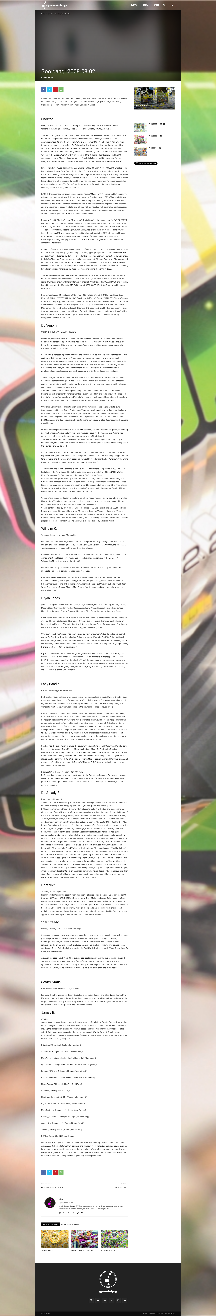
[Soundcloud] (70, 1212)
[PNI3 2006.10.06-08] (140, 127)
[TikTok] (74, 1212)
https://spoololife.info (66, 1203)
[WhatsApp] (61, 89)
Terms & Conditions (156, 1314)
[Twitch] (79, 1212)
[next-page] (46, 1255)
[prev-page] (42, 1255)
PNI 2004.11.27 (155, 148)
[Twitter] (49, 89)
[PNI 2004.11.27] (140, 151)
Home (43, 14)
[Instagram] (61, 1212)
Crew (145, 5)
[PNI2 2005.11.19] (140, 139)
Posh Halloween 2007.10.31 (52, 1187)
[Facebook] (43, 89)
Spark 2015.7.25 (47, 1250)
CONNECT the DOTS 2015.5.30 (82, 1250)
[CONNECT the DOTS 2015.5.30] (84, 1239)
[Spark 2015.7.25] (54, 1239)
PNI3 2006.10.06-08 (157, 124)
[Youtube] (83, 1212)
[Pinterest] (55, 89)
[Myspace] (65, 1212)
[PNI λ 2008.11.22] (154, 98)
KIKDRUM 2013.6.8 (108, 1250)
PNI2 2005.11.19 (155, 136)
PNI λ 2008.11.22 (121, 1187)
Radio (156, 5)
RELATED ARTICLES (50, 1224)
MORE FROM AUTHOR (70, 1224)
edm (45, 77)
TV (164, 5)
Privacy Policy (170, 1314)
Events (134, 5)
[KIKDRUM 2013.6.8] (114, 1239)
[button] (172, 5)
